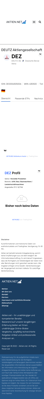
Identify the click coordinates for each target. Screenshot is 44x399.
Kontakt (5, 294)
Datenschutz (7, 303)
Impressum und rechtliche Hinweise (16, 300)
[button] (34, 22)
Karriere (5, 297)
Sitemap (5, 306)
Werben (5, 289)
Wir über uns (7, 292)
